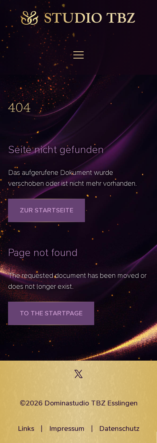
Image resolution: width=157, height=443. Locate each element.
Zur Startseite (46, 210)
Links (26, 428)
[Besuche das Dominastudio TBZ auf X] (78, 376)
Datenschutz (119, 428)
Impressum (67, 428)
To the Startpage (51, 313)
